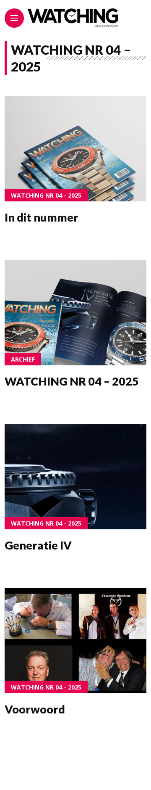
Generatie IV (38, 545)
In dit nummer (41, 217)
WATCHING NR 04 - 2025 (46, 195)
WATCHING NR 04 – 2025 (72, 381)
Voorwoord (35, 709)
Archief (23, 359)
